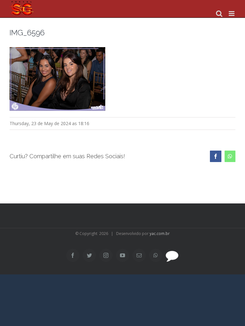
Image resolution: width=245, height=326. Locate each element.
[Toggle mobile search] (219, 13)
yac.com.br (160, 233)
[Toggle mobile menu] (232, 13)
